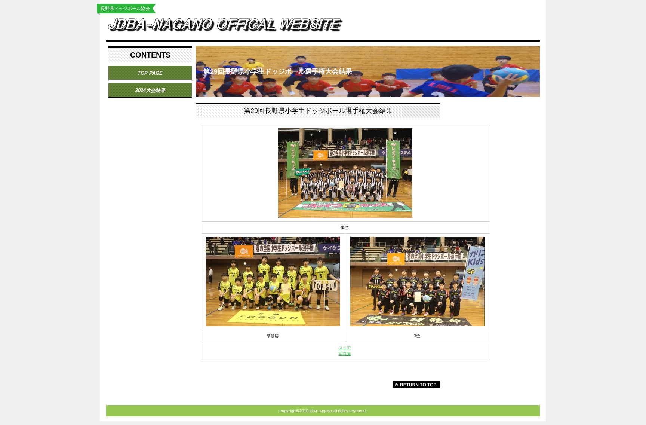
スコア (345, 348)
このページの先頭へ (416, 384)
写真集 (345, 353)
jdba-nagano (231, 26)
